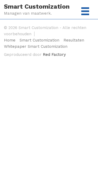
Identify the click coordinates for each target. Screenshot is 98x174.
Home (9, 40)
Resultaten (74, 40)
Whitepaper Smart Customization (35, 47)
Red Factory (54, 54)
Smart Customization (37, 6)
